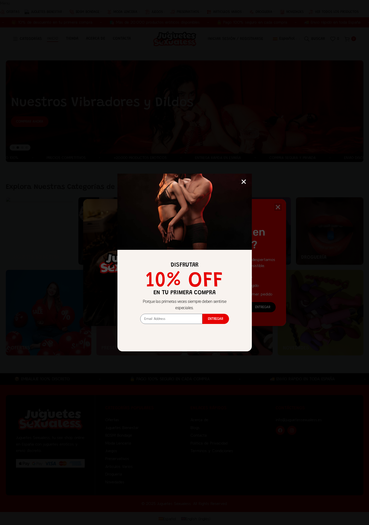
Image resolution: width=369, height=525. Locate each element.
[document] (184, 262)
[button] (244, 182)
